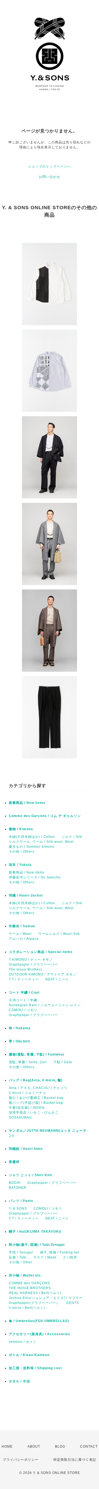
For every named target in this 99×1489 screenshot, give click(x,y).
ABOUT (34, 1446)
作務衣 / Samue (22, 926)
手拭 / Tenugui (21, 1252)
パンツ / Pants (21, 1201)
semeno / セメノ (23, 1342)
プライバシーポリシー (20, 1460)
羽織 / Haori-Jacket (26, 895)
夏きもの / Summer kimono (31, 847)
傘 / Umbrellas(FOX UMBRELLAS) (39, 1321)
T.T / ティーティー (24, 979)
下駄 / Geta (62, 1062)
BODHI (15, 1183)
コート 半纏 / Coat (24, 992)
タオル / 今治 (19, 1381)
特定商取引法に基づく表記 (74, 1460)
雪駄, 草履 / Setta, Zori (28, 1062)
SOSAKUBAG (20, 1117)
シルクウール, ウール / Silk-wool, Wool (41, 842)
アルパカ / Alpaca (23, 939)
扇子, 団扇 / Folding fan (59, 1252)
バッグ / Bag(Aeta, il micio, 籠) (35, 1080)
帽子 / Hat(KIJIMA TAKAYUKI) (35, 1231)
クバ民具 (70, 1257)
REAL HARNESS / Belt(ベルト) (35, 1293)
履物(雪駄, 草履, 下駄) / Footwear (37, 1054)
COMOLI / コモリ (23, 1010)
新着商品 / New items (27, 803)
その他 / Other (20, 1262)
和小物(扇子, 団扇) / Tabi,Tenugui (37, 1245)
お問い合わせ (49, 177)
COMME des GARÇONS (29, 1283)
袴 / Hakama (20, 1028)
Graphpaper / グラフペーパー (33, 964)
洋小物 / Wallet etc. (25, 1275)
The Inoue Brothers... (27, 969)
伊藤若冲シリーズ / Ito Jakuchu (35, 877)
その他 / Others (21, 851)
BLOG (60, 1446)
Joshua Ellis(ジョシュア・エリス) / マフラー (46, 1298)
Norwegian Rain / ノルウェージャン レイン (45, 1005)
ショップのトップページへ (49, 166)
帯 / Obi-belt (19, 1041)
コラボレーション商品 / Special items (41, 952)
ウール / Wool (20, 934)
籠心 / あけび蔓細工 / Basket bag (36, 1098)
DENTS (72, 1303)
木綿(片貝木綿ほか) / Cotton (32, 837)
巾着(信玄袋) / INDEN (27, 1108)
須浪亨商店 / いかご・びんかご (34, 1112)
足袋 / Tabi (18, 1257)
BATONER (17, 1188)
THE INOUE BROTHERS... (31, 1288)
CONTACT (89, 1446)
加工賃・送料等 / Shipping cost (35, 1368)
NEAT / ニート (57, 979)
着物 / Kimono (21, 829)
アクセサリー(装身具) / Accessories (39, 1334)
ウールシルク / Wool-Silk (59, 934)
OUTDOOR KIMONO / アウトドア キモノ (42, 974)
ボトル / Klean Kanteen (29, 1355)
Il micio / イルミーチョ (27, 1093)
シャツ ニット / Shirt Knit (30, 1175)
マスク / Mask (44, 1257)
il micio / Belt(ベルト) (27, 1308)
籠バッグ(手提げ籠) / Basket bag (36, 1103)
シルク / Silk (72, 837)
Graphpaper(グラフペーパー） (34, 1303)
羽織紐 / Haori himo (26, 1149)
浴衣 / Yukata (20, 865)
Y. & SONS (18, 1208)
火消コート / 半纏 (23, 1000)
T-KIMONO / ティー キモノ (31, 960)
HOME (7, 1446)
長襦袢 (14, 1162)
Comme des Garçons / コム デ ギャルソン (45, 816)
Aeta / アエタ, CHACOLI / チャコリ (38, 1088)
